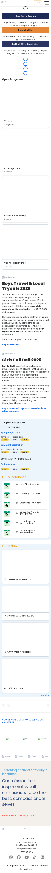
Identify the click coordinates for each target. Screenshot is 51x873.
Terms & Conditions (39, 865)
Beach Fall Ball (25, 30)
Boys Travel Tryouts (25, 16)
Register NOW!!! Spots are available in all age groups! (24, 410)
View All (43, 695)
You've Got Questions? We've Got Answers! (23, 721)
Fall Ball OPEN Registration (25, 44)
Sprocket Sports (18, 865)
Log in (37, 2)
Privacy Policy (26, 869)
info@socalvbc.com (26, 848)
